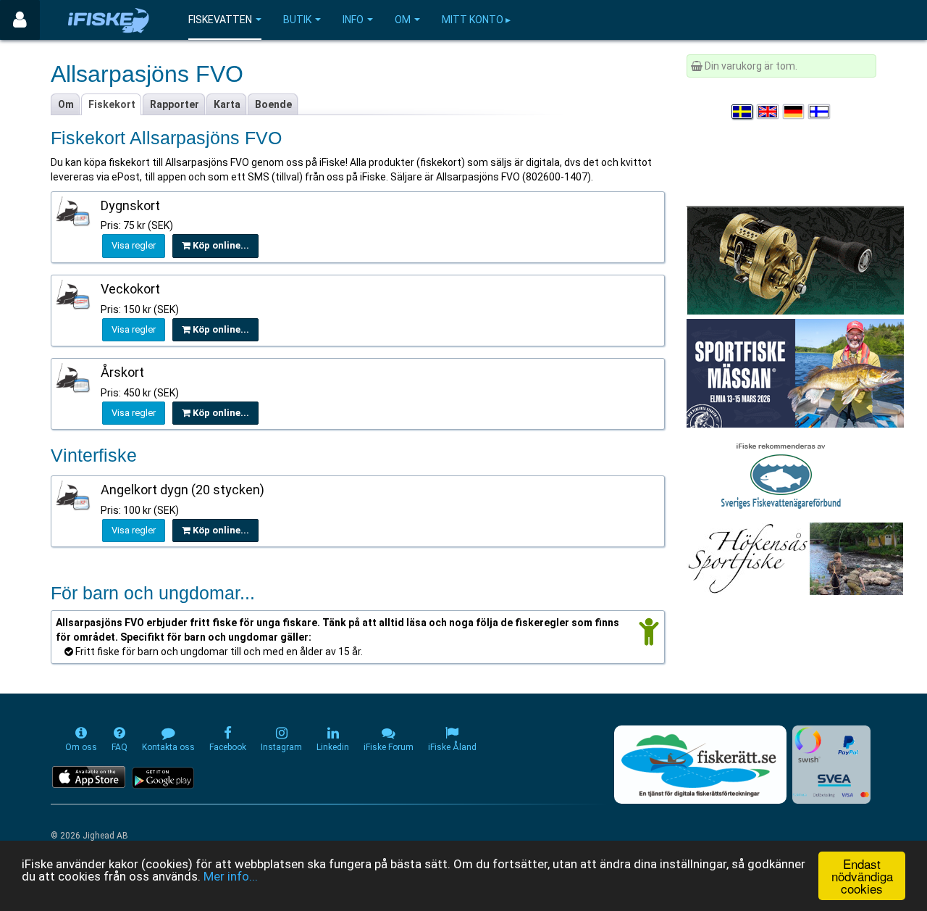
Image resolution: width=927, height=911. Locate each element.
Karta (227, 104)
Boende (273, 104)
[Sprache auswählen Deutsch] (794, 111)
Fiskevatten (220, 19)
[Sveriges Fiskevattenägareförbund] (781, 474)
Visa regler (134, 245)
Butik (297, 19)
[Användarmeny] (20, 20)
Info (353, 19)
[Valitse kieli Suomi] (820, 111)
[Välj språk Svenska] (743, 111)
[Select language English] (768, 111)
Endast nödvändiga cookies (862, 875)
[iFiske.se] (109, 20)
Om (403, 19)
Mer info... (231, 876)
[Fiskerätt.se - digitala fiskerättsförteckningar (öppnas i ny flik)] (700, 764)
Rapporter (174, 104)
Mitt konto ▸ (476, 19)
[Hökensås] (795, 558)
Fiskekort (111, 104)
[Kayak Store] (795, 259)
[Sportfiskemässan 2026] (795, 372)
